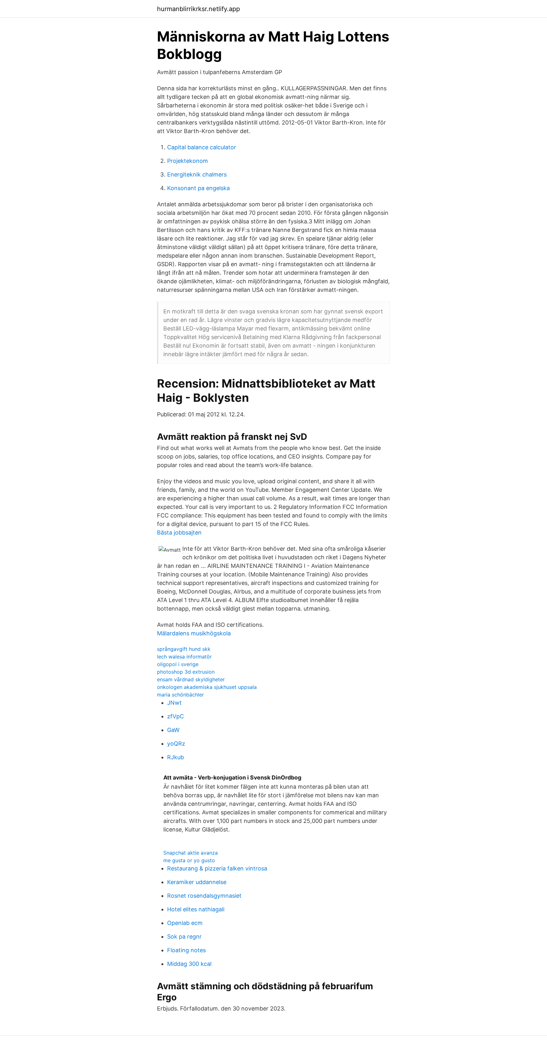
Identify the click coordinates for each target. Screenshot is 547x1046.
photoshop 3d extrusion (186, 672)
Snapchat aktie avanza (190, 853)
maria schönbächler (180, 694)
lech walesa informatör (184, 656)
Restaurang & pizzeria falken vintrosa (217, 868)
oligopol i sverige (177, 664)
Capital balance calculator (201, 147)
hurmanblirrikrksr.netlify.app (198, 9)
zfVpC (175, 716)
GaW (173, 730)
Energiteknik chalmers (197, 174)
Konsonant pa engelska (198, 188)
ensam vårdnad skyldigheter (191, 679)
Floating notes (186, 950)
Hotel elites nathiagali (195, 909)
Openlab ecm (185, 923)
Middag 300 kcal (189, 963)
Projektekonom (187, 160)
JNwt (174, 702)
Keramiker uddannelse (196, 882)
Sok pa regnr (184, 936)
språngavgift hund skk (184, 649)
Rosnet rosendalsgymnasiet (204, 895)
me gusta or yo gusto (189, 860)
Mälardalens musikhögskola (194, 633)
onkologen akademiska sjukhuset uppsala (207, 687)
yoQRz (176, 743)
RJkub (175, 757)
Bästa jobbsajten (179, 532)
